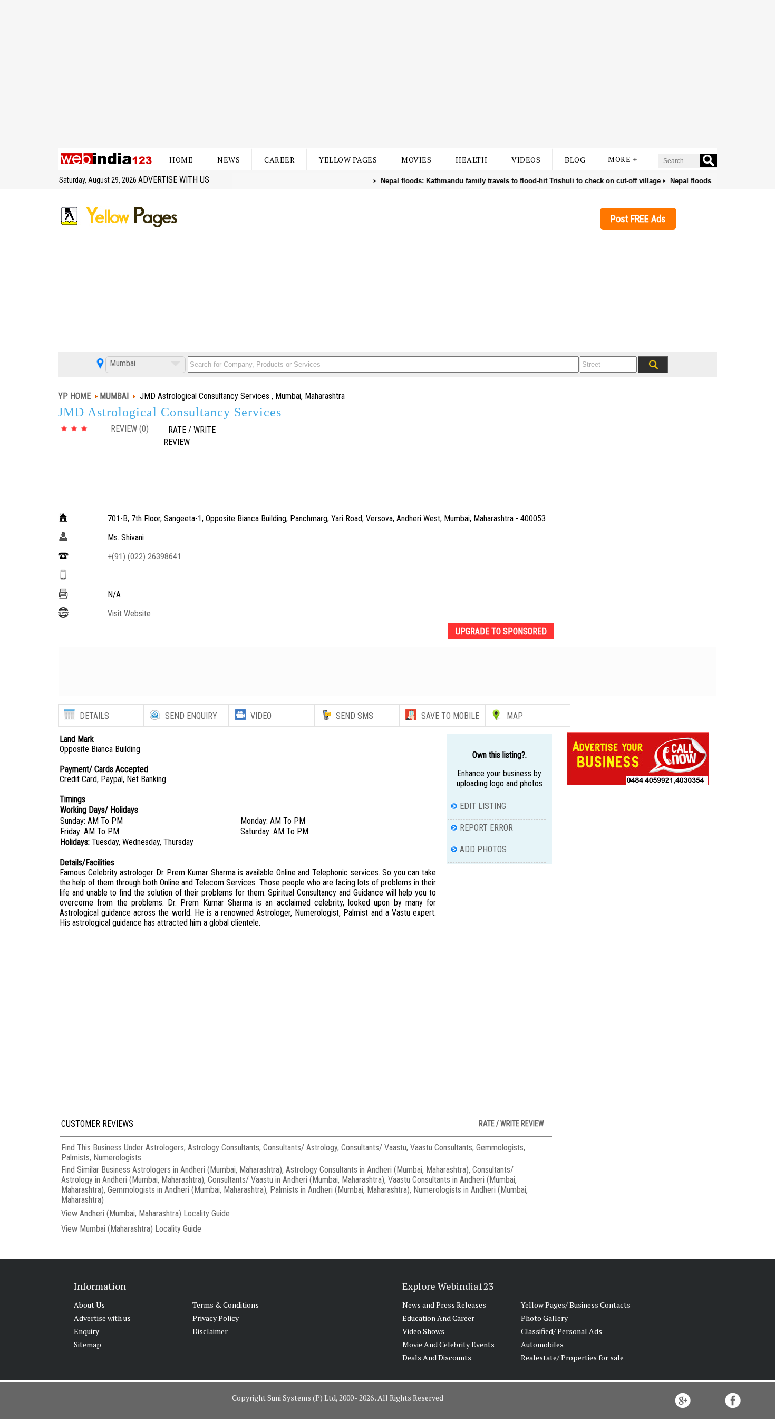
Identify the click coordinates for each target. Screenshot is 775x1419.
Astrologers (165, 1147)
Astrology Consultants (223, 1147)
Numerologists (117, 1158)
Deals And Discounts (436, 1358)
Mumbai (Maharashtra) (116, 1229)
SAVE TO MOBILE (450, 716)
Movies (416, 160)
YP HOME (74, 396)
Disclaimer (210, 1331)
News (228, 160)
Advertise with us (173, 180)
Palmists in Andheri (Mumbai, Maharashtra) (340, 1190)
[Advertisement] (387, 74)
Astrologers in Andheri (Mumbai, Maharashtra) (207, 1170)
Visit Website (129, 613)
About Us (89, 1305)
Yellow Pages (348, 160)
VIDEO (261, 716)
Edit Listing (483, 806)
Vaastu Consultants (441, 1147)
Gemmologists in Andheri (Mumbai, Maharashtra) (187, 1190)
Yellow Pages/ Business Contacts (576, 1305)
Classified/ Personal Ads (561, 1331)
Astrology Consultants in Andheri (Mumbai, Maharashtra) (377, 1170)
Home (181, 160)
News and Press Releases (444, 1305)
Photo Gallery (544, 1318)
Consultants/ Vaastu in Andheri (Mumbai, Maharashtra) (296, 1180)
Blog (575, 160)
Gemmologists (500, 1147)
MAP (515, 716)
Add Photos (483, 849)
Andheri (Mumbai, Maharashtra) (130, 1213)
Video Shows (423, 1331)
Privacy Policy (215, 1318)
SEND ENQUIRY (191, 716)
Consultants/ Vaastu (373, 1147)
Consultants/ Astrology (300, 1147)
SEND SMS (354, 716)
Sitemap (87, 1344)
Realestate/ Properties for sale (572, 1358)
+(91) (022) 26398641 (144, 556)
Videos (525, 160)
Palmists (75, 1158)
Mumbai (121, 363)
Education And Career (438, 1318)
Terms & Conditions (225, 1305)
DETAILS (94, 716)
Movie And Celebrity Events (448, 1344)
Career (279, 160)
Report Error (486, 828)
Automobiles (542, 1344)
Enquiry (86, 1331)
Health (471, 160)
